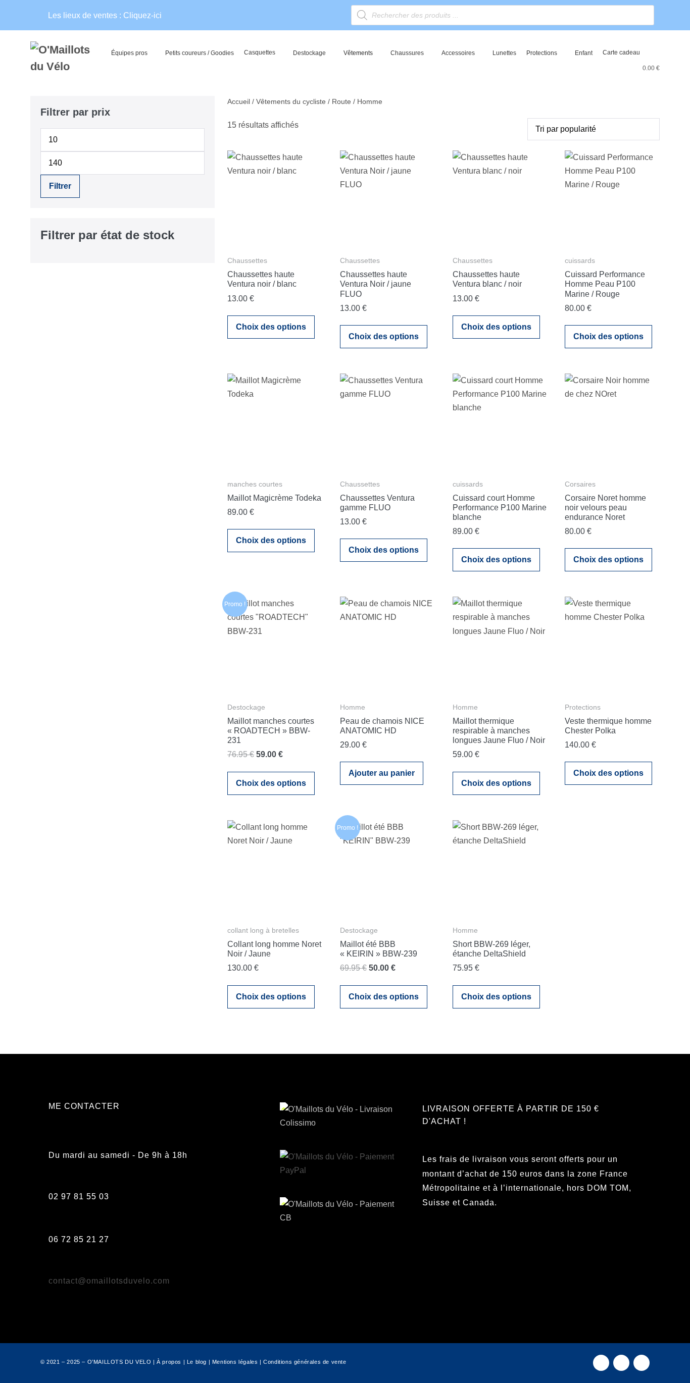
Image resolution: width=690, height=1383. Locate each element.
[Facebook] (601, 1363)
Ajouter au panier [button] (382, 773)
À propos (169, 1362)
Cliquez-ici (142, 15)
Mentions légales (235, 1362)
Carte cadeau (621, 52)
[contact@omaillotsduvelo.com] (54, 1268)
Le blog (197, 1362)
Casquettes (259, 52)
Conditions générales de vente (304, 1362)
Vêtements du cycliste (291, 101)
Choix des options (271, 327)
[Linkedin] (641, 1363)
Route (341, 101)
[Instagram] (621, 1363)
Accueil (238, 101)
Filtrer (60, 186)
